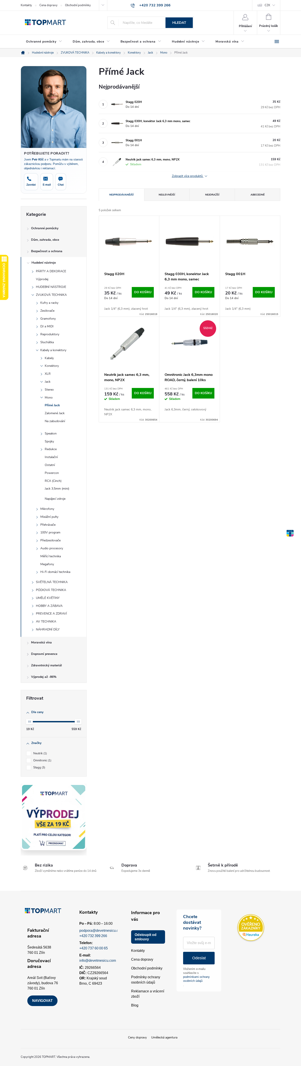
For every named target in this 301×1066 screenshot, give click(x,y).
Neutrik (39, 753)
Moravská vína (41, 642)
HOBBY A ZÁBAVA (49, 606)
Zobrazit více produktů (188, 176)
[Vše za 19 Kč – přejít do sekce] (54, 817)
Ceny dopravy (137, 1037)
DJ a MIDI (47, 326)
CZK (267, 5)
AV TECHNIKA (46, 621)
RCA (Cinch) (53, 481)
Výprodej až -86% (43, 677)
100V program (50, 532)
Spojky (49, 441)
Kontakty (26, 5)
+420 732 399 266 (93, 936)
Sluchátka (47, 342)
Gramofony (48, 319)
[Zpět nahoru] (290, 533)
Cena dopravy (48, 5)
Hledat (179, 22)
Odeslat (199, 958)
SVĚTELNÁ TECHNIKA (52, 582)
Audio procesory (51, 548)
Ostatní (50, 465)
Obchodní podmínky (78, 5)
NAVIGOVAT (42, 1001)
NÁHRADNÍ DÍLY (47, 629)
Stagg (38, 768)
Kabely (49, 358)
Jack (47, 382)
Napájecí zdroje (55, 499)
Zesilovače (47, 311)
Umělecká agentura (164, 1037)
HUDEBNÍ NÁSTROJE (51, 287)
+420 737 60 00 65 (93, 948)
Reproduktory (49, 334)
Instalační (51, 457)
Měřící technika (50, 556)
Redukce (51, 449)
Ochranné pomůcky (44, 228)
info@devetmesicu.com (97, 960)
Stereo (49, 390)
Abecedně (258, 194)
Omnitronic (41, 760)
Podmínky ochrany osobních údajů (145, 979)
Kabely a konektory (53, 350)
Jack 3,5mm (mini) (57, 488)
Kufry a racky (49, 303)
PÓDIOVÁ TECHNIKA (51, 590)
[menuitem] (44, 41)
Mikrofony (47, 509)
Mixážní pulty (49, 517)
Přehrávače (48, 525)
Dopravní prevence (44, 654)
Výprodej (42, 279)
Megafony (47, 564)
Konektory (52, 366)
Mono (49, 397)
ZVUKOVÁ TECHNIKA (51, 295)
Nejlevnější (167, 194)
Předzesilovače (50, 540)
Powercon (52, 473)
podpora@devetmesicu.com (101, 930)
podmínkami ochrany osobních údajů (196, 978)
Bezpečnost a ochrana (46, 251)
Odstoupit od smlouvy (145, 937)
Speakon (51, 433)
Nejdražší (212, 194)
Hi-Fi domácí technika (55, 572)
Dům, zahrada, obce (45, 240)
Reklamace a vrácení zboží (147, 993)
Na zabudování (55, 421)
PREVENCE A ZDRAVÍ (51, 613)
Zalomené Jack (55, 413)
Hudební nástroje (44, 263)
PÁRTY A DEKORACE (51, 271)
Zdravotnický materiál (46, 665)
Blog (134, 1005)
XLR (48, 374)
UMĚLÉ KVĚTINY (47, 598)
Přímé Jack (52, 405)
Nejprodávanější (121, 194)
